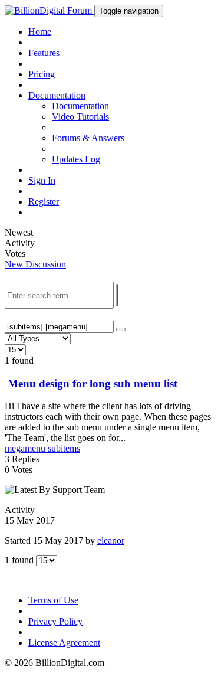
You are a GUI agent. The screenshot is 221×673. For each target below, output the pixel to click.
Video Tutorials (80, 117)
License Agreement (64, 643)
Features (44, 53)
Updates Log (76, 159)
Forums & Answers (88, 138)
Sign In (41, 180)
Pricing (41, 74)
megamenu (26, 448)
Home (39, 32)
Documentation (80, 106)
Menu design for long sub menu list (92, 383)
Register (43, 202)
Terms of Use (53, 600)
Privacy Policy (55, 621)
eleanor (110, 540)
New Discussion (35, 264)
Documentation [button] (56, 95)
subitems (64, 448)
